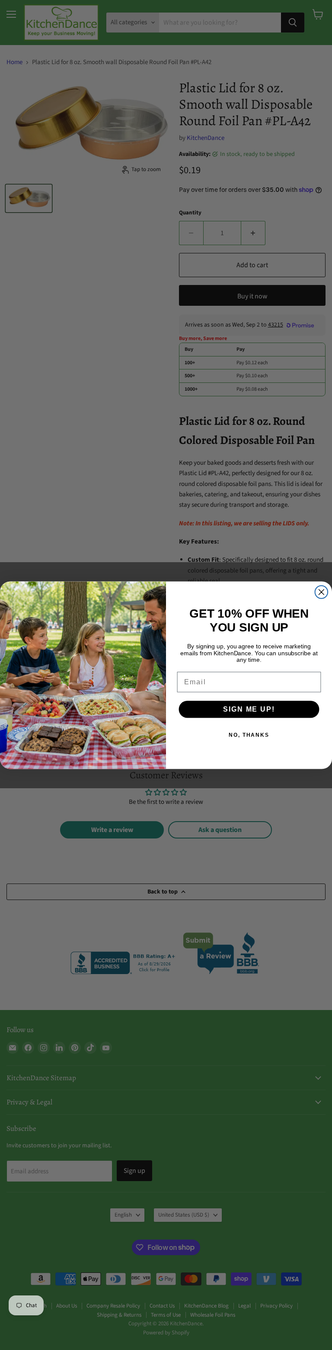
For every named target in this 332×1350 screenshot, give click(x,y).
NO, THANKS (249, 735)
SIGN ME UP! (249, 708)
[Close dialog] (321, 592)
